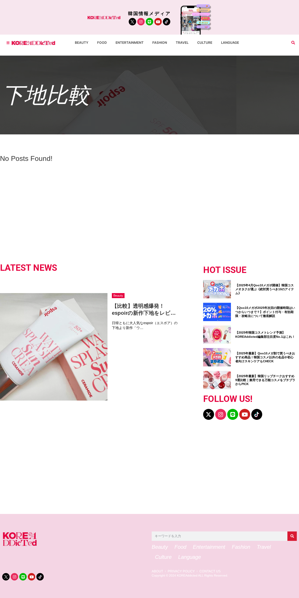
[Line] (149, 21)
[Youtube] (158, 21)
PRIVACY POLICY (181, 571)
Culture (204, 42)
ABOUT (157, 571)
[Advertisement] (133, 469)
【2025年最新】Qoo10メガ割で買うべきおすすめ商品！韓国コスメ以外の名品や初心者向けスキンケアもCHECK (265, 357)
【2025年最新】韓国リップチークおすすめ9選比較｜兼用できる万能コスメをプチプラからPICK (265, 380)
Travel (182, 42)
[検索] (292, 536)
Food (102, 42)
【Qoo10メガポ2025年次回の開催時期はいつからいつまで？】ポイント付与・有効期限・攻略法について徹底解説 (265, 311)
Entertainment (130, 42)
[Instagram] (141, 21)
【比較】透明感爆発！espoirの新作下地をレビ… (144, 309)
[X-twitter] (208, 414)
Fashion (159, 42)
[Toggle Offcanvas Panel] (8, 43)
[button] (293, 42)
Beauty (81, 42)
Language (230, 42)
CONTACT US (210, 571)
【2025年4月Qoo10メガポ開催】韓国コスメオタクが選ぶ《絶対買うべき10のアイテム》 (264, 289)
